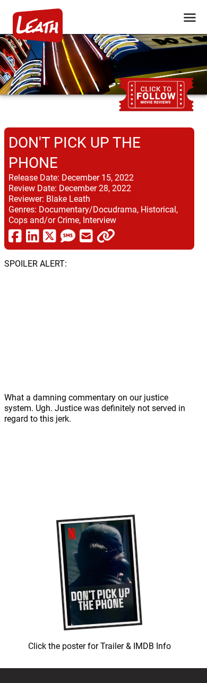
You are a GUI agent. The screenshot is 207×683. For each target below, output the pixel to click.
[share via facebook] (15, 235)
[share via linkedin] (32, 235)
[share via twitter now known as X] (49, 235)
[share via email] (86, 235)
